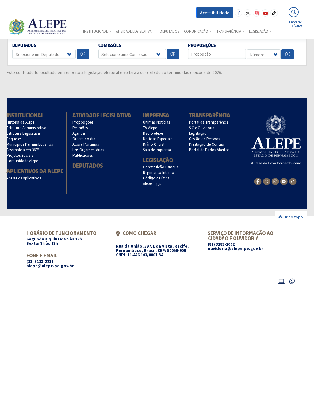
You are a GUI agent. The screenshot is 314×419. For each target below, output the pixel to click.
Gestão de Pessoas (204, 139)
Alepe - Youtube (265, 13)
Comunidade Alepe (22, 161)
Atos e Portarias (86, 144)
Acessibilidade (214, 13)
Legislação (158, 159)
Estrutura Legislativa (23, 133)
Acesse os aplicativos (24, 178)
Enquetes (14, 139)
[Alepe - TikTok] (293, 181)
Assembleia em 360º (23, 150)
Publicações (83, 155)
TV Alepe (150, 128)
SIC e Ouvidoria (201, 128)
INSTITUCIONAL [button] (96, 31)
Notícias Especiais (157, 139)
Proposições (202, 45)
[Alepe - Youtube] (284, 181)
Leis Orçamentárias (88, 150)
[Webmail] (292, 280)
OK (82, 53)
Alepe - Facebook (238, 13)
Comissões (109, 45)
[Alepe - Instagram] (275, 181)
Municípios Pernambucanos (30, 144)
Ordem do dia (84, 139)
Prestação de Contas (206, 144)
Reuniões (80, 128)
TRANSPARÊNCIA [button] (229, 31)
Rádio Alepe (153, 133)
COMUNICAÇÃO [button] (196, 31)
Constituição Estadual (161, 167)
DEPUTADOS (169, 31)
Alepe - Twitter (247, 13)
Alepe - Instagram (256, 13)
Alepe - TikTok (274, 13)
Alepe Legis (152, 184)
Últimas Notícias (156, 122)
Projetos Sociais (20, 155)
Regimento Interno (158, 173)
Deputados (24, 45)
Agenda (79, 133)
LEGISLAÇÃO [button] (259, 31)
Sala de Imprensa (157, 150)
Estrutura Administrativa (26, 128)
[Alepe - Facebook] (258, 181)
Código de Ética (156, 178)
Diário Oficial (153, 144)
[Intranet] (281, 280)
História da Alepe (20, 122)
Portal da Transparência (209, 122)
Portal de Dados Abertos (209, 150)
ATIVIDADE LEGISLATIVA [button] (134, 31)
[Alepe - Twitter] (266, 181)
